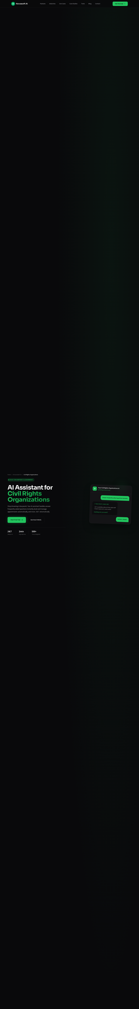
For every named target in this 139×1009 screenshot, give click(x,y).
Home (9, 475)
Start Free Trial (15, 520)
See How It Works (36, 520)
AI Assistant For (17, 475)
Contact (97, 4)
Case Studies (73, 4)
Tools (83, 4)
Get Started (119, 4)
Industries (52, 4)
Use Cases (62, 4)
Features (42, 4)
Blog (90, 4)
